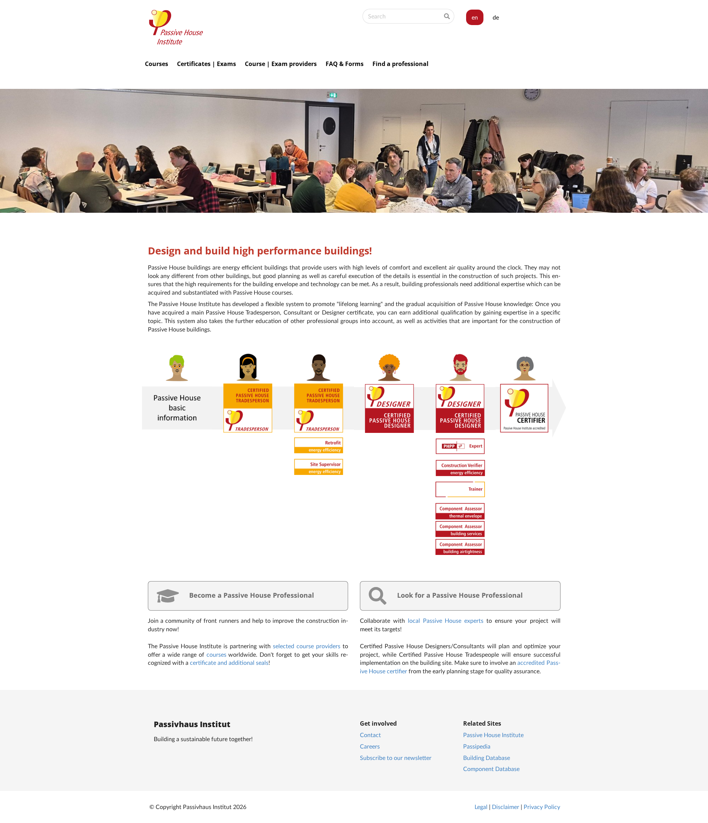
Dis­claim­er (505, 806)
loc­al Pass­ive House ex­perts (446, 620)
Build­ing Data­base (486, 757)
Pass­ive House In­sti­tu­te (493, 734)
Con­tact (370, 734)
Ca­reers (370, 746)
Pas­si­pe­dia (476, 746)
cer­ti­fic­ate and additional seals (229, 662)
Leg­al (481, 806)
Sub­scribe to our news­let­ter (395, 757)
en (475, 17)
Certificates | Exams (206, 64)
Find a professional (400, 64)
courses (216, 654)
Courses (156, 64)
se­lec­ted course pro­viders (306, 645)
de (496, 17)
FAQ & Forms (345, 64)
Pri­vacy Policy (542, 806)
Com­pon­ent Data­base (491, 768)
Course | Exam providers (281, 64)
